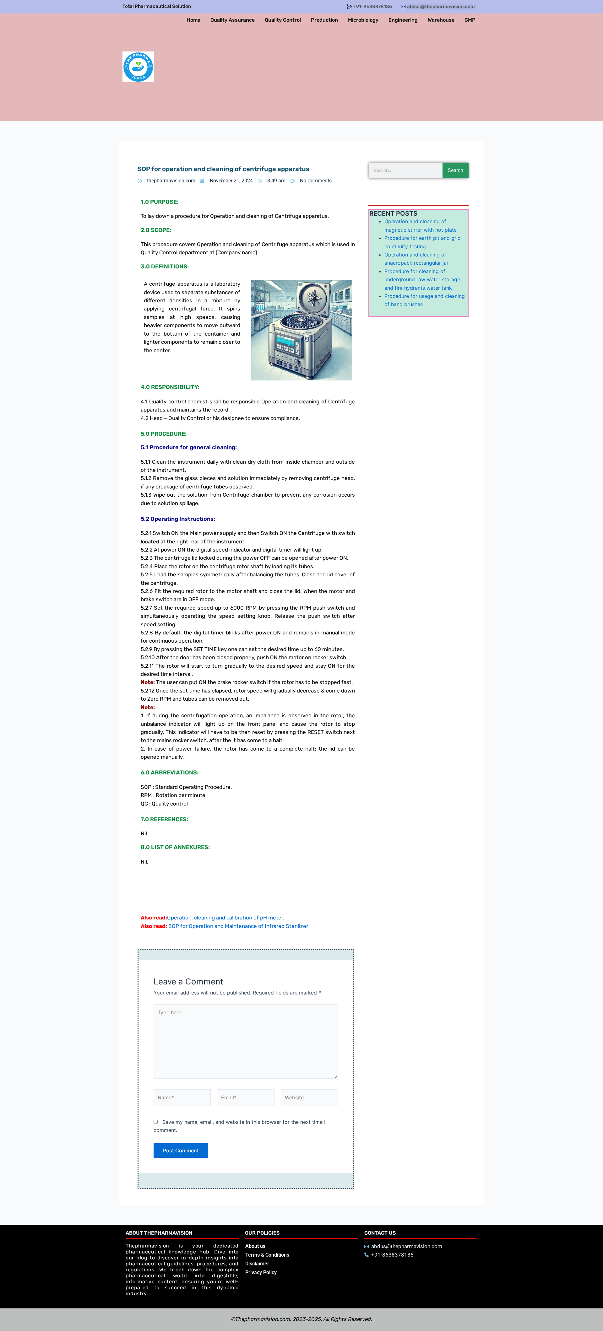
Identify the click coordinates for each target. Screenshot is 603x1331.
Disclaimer (257, 1264)
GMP (469, 20)
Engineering (403, 20)
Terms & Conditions (267, 1255)
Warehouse (441, 20)
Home (193, 20)
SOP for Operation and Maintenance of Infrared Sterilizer (238, 926)
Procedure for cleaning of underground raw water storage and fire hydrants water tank (422, 279)
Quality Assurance (232, 20)
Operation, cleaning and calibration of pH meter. (225, 917)
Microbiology (363, 20)
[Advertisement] (318, 74)
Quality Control (283, 20)
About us (255, 1246)
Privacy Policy (261, 1272)
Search (455, 170)
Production (324, 20)
